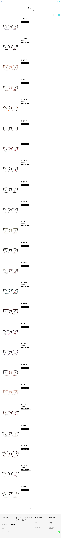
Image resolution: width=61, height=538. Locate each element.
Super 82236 (24, 160)
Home (27, 10)
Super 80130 (24, 445)
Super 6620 (24, 364)
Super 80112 (24, 323)
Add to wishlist (30, 22)
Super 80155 (24, 303)
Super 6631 (24, 384)
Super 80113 (24, 486)
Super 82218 (24, 221)
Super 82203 (24, 79)
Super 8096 (24, 343)
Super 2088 (24, 59)
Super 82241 (24, 99)
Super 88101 (24, 262)
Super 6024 (24, 405)
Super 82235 (24, 120)
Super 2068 (24, 38)
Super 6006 (24, 425)
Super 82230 (24, 181)
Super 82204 (24, 242)
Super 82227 (24, 201)
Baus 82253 (24, 140)
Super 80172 (24, 282)
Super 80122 (24, 466)
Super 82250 (24, 18)
